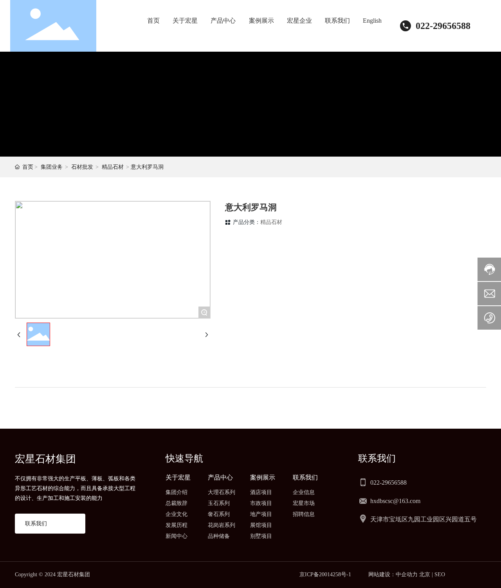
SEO (439, 574)
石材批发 (82, 167)
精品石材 (113, 167)
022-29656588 (443, 26)
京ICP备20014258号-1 (325, 574)
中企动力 (407, 574)
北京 (424, 574)
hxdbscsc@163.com (395, 501)
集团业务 (52, 167)
